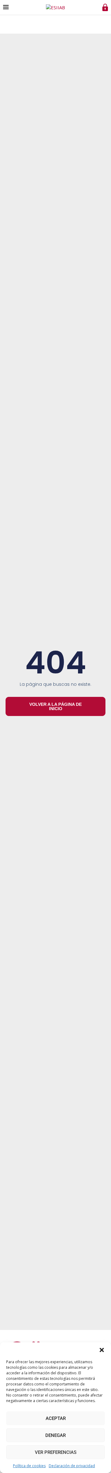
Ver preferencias (55, 1452)
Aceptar (56, 1418)
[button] (102, 1350)
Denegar (55, 1435)
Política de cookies (29, 1465)
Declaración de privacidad (72, 1465)
